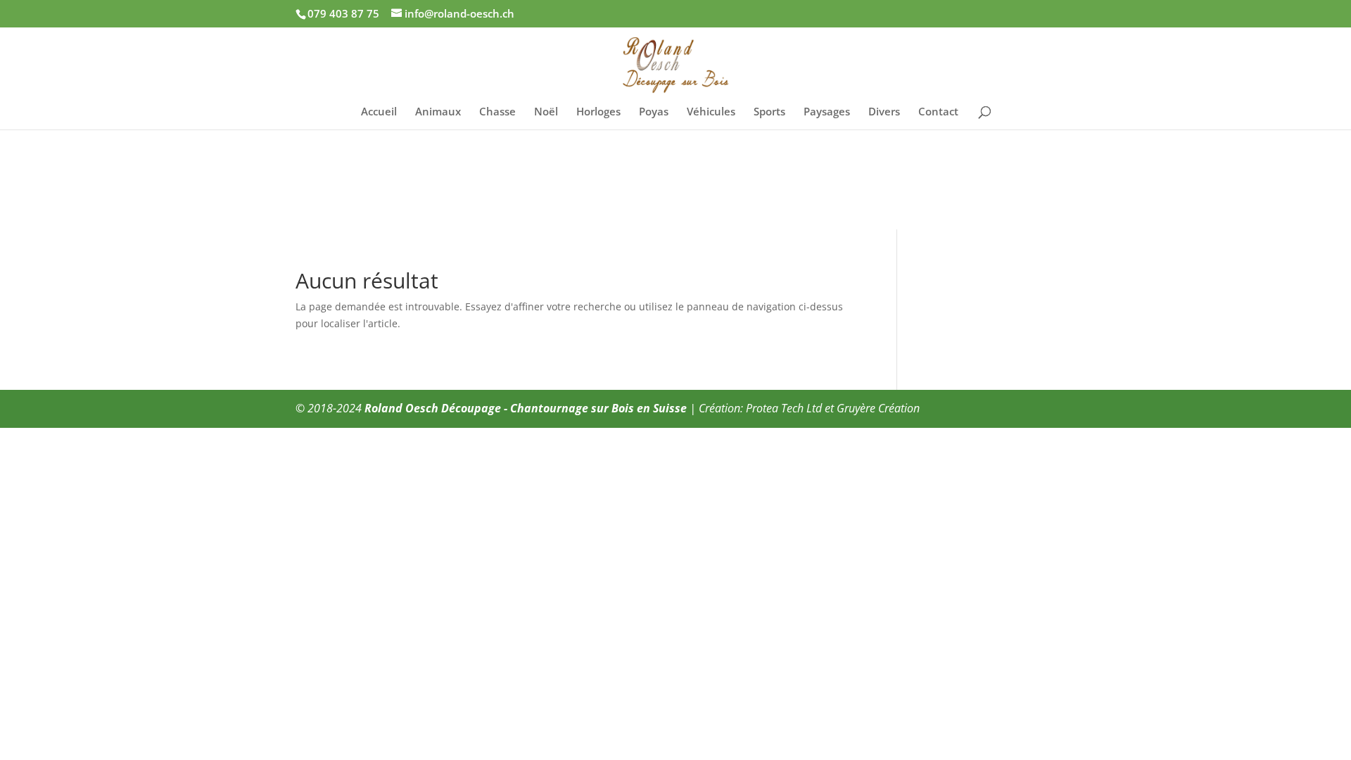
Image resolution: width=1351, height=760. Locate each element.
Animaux (438, 112)
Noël (546, 112)
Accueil (379, 112)
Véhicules (711, 112)
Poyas (653, 112)
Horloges (598, 112)
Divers (884, 112)
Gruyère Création (878, 408)
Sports (769, 112)
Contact (938, 112)
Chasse (497, 112)
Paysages (827, 112)
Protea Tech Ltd (784, 408)
